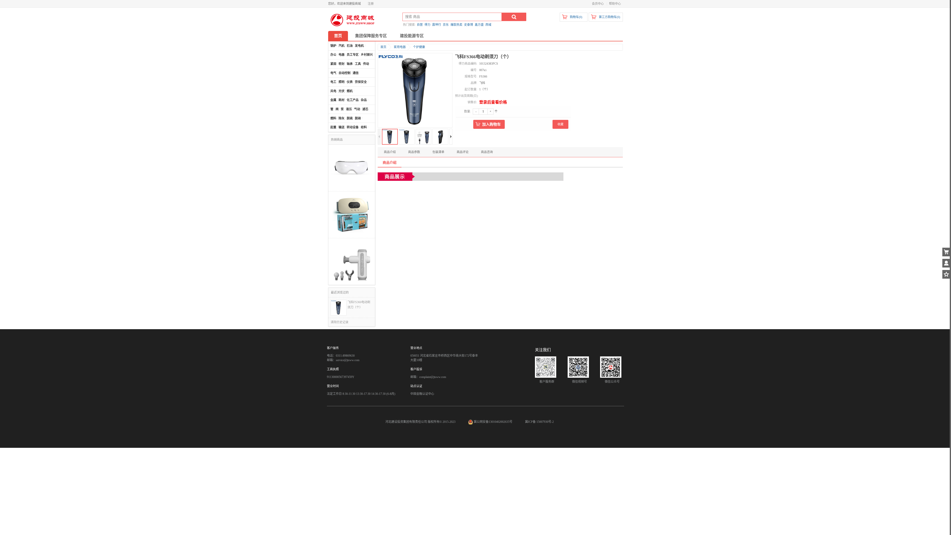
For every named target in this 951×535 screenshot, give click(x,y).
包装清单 (438, 152)
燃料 (333, 118)
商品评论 (463, 152)
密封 (341, 64)
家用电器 (400, 47)
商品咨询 (487, 152)
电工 (333, 82)
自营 (420, 25)
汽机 (341, 46)
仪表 (350, 82)
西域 (488, 25)
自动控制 (344, 73)
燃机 (350, 91)
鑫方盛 (479, 25)
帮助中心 (615, 3)
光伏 (341, 91)
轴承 (350, 64)
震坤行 (436, 25)
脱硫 (350, 118)
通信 (356, 73)
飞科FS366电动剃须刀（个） (358, 304)
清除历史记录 (339, 322)
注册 (371, 3)
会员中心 (598, 3)
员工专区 (353, 54)
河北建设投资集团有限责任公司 (406, 422)
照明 (341, 82)
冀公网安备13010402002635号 (493, 422)
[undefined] (415, 91)
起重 (333, 127)
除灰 (341, 118)
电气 (333, 73)
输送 (341, 127)
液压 (349, 109)
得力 (427, 25)
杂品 (364, 100)
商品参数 (414, 152)
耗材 (341, 100)
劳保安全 (361, 82)
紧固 (333, 64)
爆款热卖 (456, 25)
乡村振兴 (367, 54)
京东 (446, 25)
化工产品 (353, 100)
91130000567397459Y (340, 377)
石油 (350, 46)
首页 (338, 36)
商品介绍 (390, 152)
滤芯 (365, 109)
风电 (333, 91)
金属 (333, 100)
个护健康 (419, 47)
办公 (333, 54)
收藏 (560, 124)
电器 (341, 54)
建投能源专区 (412, 36)
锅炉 (333, 46)
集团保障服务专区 (371, 36)
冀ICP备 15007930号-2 (539, 422)
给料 (364, 127)
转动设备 (353, 127)
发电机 (359, 46)
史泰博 (468, 25)
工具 (358, 64)
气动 (357, 109)
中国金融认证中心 (422, 394)
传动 (366, 64)
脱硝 (358, 118)
